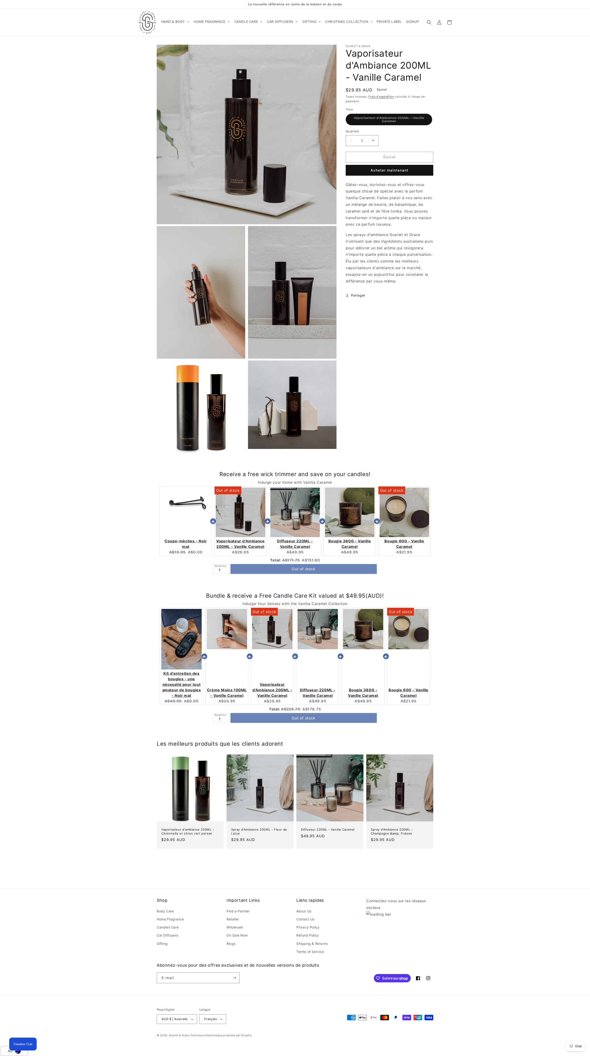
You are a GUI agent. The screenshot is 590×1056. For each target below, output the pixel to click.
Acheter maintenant (389, 170)
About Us (303, 911)
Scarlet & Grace (179, 1035)
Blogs (231, 943)
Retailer (233, 919)
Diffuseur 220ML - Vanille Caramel (328, 829)
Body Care (165, 911)
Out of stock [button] (303, 569)
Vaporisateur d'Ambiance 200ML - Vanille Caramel (389, 120)
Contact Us (305, 919)
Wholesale (235, 927)
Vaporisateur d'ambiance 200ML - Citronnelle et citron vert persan (187, 831)
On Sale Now (237, 935)
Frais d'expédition (381, 96)
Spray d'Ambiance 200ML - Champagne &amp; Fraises (392, 831)
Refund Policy (307, 935)
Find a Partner (238, 911)
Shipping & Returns (312, 943)
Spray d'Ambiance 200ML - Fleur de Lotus (259, 831)
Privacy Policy (307, 927)
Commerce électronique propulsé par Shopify (221, 1035)
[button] (175, 21)
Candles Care (168, 927)
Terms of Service (310, 952)
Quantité (352, 131)
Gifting (162, 943)
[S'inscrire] (234, 977)
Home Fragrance (170, 919)
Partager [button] (358, 295)
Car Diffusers (167, 935)
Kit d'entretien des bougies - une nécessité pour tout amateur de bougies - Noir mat (181, 684)
